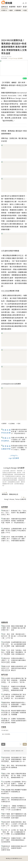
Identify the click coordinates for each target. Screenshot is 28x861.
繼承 (11, 10)
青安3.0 (4, 10)
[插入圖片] (20, 744)
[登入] (23, 3)
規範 (3, 744)
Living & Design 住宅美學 (15, 58)
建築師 (4, 423)
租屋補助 (18, 10)
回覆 (25, 744)
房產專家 (12, 7)
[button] (26, 3)
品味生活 (4, 7)
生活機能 (12, 423)
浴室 (25, 10)
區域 (19, 423)
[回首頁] (6, 2)
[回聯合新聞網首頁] (3, 2)
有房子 (19, 7)
